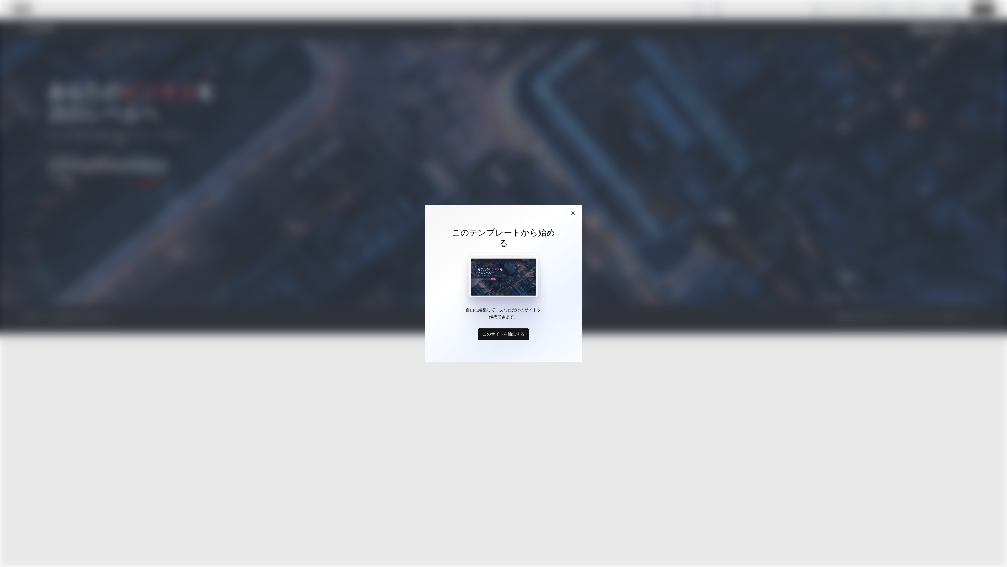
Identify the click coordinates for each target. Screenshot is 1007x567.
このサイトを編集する (503, 334)
